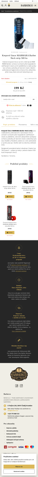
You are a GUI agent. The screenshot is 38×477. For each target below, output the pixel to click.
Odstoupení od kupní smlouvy (15, 440)
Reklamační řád (11, 434)
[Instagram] (21, 385)
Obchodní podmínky (12, 431)
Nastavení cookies (19, 471)
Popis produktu (9, 124)
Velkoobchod (4, 1)
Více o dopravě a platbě (19, 331)
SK (34, 1)
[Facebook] (16, 385)
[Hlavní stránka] (24, 5)
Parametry (23, 124)
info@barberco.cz (13, 410)
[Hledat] (2, 5)
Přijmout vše (19, 466)
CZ (32, 1)
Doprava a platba (11, 428)
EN (36, 1)
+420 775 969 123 (13, 414)
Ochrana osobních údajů (13, 437)
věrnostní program (21, 271)
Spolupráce (9, 442)
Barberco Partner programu (19, 265)
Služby (11, 1)
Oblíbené (16, 1)
